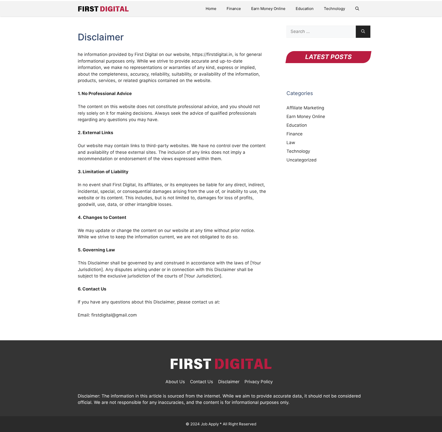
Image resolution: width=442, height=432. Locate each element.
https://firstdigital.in (212, 54)
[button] (357, 8)
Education (305, 8)
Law (290, 142)
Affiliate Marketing (305, 107)
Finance (234, 8)
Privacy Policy (259, 381)
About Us (175, 381)
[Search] (363, 32)
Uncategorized (301, 159)
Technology (334, 8)
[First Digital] (103, 8)
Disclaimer (228, 381)
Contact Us (201, 381)
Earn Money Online (268, 8)
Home (211, 8)
